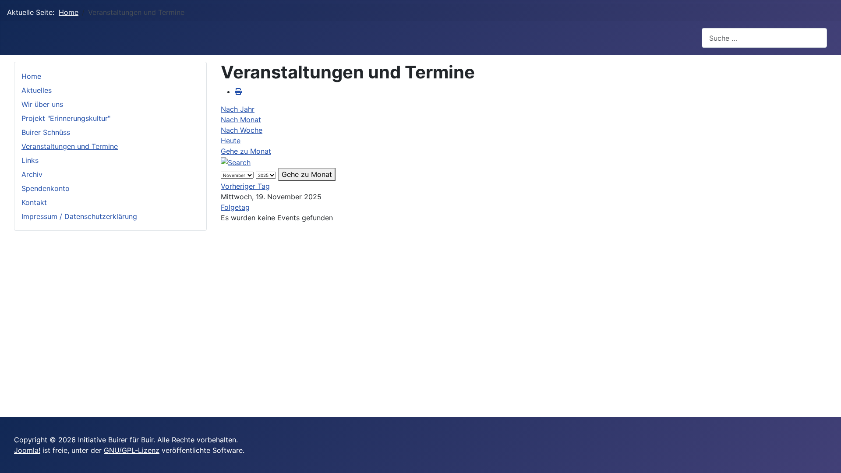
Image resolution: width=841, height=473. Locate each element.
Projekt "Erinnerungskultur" (65, 118)
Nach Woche (241, 130)
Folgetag (235, 207)
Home (31, 76)
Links (30, 160)
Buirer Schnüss (45, 132)
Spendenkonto (45, 188)
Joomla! (27, 450)
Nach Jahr (237, 109)
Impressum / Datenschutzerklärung (79, 216)
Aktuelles (36, 90)
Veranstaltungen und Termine (69, 146)
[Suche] (236, 161)
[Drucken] (238, 91)
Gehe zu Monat (246, 151)
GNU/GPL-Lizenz (131, 450)
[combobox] (764, 38)
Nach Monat (241, 119)
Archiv (31, 174)
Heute (230, 140)
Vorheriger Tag (245, 186)
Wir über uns (42, 104)
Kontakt (34, 202)
